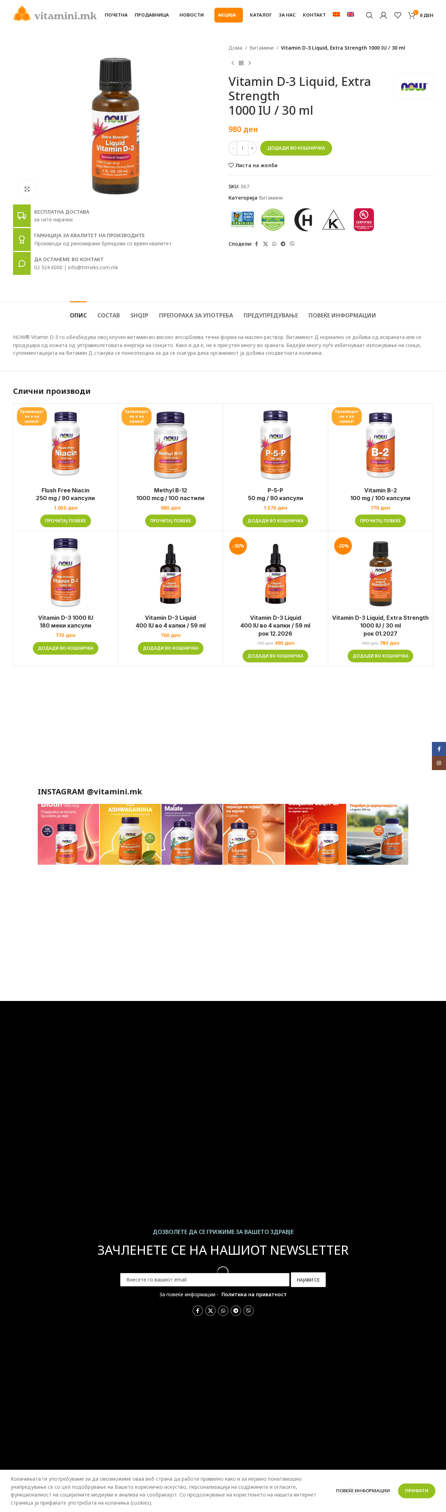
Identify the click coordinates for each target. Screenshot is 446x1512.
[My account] (384, 15)
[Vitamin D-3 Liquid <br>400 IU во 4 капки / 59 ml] (170, 573)
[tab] (78, 312)
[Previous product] (232, 63)
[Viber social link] (292, 244)
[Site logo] (55, 12)
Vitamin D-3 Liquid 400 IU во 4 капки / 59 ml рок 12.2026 (275, 625)
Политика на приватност (254, 1294)
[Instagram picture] (68, 834)
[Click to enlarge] (27, 189)
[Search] (369, 15)
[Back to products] (241, 63)
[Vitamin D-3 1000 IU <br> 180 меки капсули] (66, 573)
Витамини (262, 47)
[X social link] (265, 244)
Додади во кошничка (296, 148)
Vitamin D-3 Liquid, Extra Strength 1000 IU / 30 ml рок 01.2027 (380, 625)
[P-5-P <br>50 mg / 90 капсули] (275, 445)
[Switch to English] (350, 15)
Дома (235, 47)
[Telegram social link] (283, 244)
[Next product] (249, 63)
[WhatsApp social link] (274, 244)
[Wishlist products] (398, 15)
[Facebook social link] (256, 244)
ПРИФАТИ (416, 1490)
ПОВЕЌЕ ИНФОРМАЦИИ (363, 1490)
